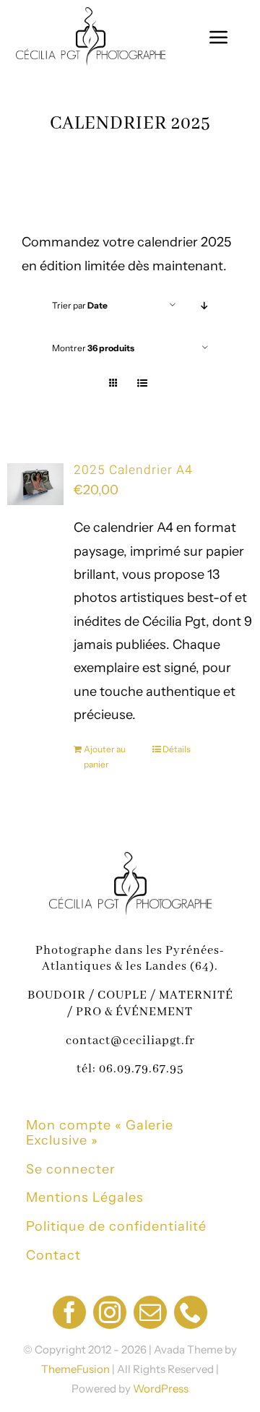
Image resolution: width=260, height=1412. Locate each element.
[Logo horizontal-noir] (90, 14)
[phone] (190, 1312)
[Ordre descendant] (205, 305)
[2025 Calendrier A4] (35, 484)
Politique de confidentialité (116, 1226)
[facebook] (69, 1312)
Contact (53, 1255)
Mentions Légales (85, 1197)
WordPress (160, 1388)
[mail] (150, 1312)
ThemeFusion (75, 1369)
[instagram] (109, 1312)
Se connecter (71, 1169)
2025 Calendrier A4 (133, 470)
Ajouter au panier (105, 757)
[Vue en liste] (142, 383)
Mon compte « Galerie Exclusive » (99, 1133)
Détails (176, 749)
